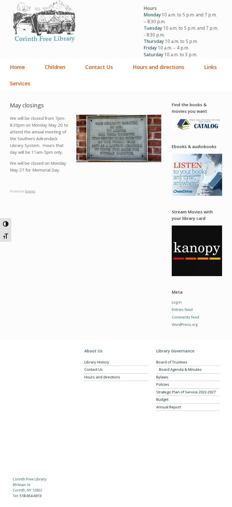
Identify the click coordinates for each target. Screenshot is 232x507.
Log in (177, 302)
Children (55, 67)
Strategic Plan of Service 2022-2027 (186, 392)
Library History (96, 362)
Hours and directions (158, 67)
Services (20, 83)
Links (210, 67)
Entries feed (182, 309)
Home (17, 67)
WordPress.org (184, 324)
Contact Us (99, 67)
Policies (162, 384)
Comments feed (185, 317)
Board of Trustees (171, 362)
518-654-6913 (31, 495)
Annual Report (168, 406)
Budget (162, 399)
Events (30, 191)
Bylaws (162, 377)
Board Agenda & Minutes (180, 369)
